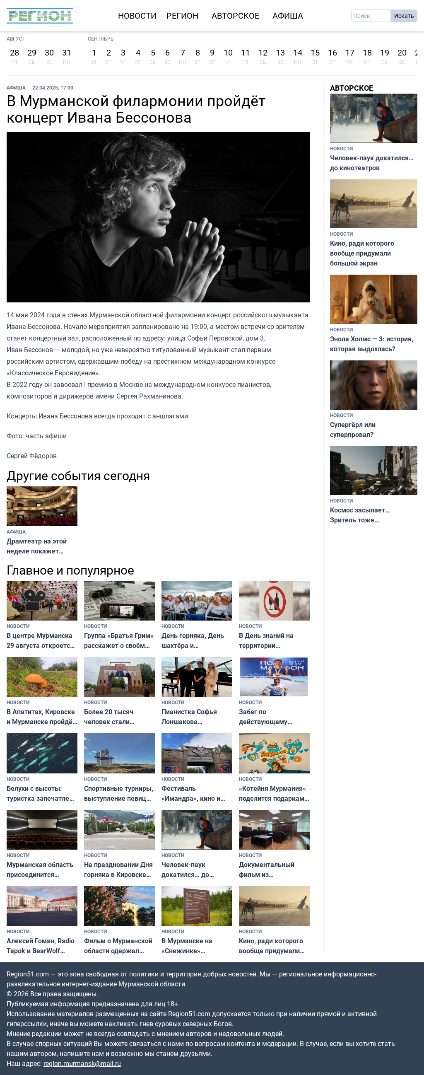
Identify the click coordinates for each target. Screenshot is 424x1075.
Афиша (287, 15)
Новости (137, 15)
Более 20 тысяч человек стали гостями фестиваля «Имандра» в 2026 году (114, 717)
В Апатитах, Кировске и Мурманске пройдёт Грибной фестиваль (41, 717)
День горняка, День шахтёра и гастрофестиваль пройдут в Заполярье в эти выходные (194, 640)
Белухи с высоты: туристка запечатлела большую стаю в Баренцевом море (42, 793)
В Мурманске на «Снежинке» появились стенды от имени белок (195, 946)
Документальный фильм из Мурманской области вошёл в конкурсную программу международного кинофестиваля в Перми (272, 869)
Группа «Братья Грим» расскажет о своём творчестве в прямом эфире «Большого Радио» (119, 640)
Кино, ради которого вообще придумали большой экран (271, 946)
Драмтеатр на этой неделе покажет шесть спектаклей (37, 546)
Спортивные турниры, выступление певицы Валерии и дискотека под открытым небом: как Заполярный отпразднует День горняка (119, 793)
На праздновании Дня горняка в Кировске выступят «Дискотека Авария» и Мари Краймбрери (118, 869)
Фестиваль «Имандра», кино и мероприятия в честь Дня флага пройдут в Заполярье (194, 793)
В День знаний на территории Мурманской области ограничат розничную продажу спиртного (273, 640)
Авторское (235, 15)
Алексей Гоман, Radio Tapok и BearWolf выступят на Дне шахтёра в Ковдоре (41, 946)
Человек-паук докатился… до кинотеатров (185, 869)
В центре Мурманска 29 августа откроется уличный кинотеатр (40, 640)
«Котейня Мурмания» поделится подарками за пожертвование (273, 793)
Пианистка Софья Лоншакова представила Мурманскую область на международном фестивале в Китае (195, 717)
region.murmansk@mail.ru (82, 1063)
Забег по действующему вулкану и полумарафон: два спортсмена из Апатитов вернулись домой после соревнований (271, 717)
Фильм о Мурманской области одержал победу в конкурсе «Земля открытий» (118, 946)
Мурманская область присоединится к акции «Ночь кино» (40, 869)
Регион (182, 15)
